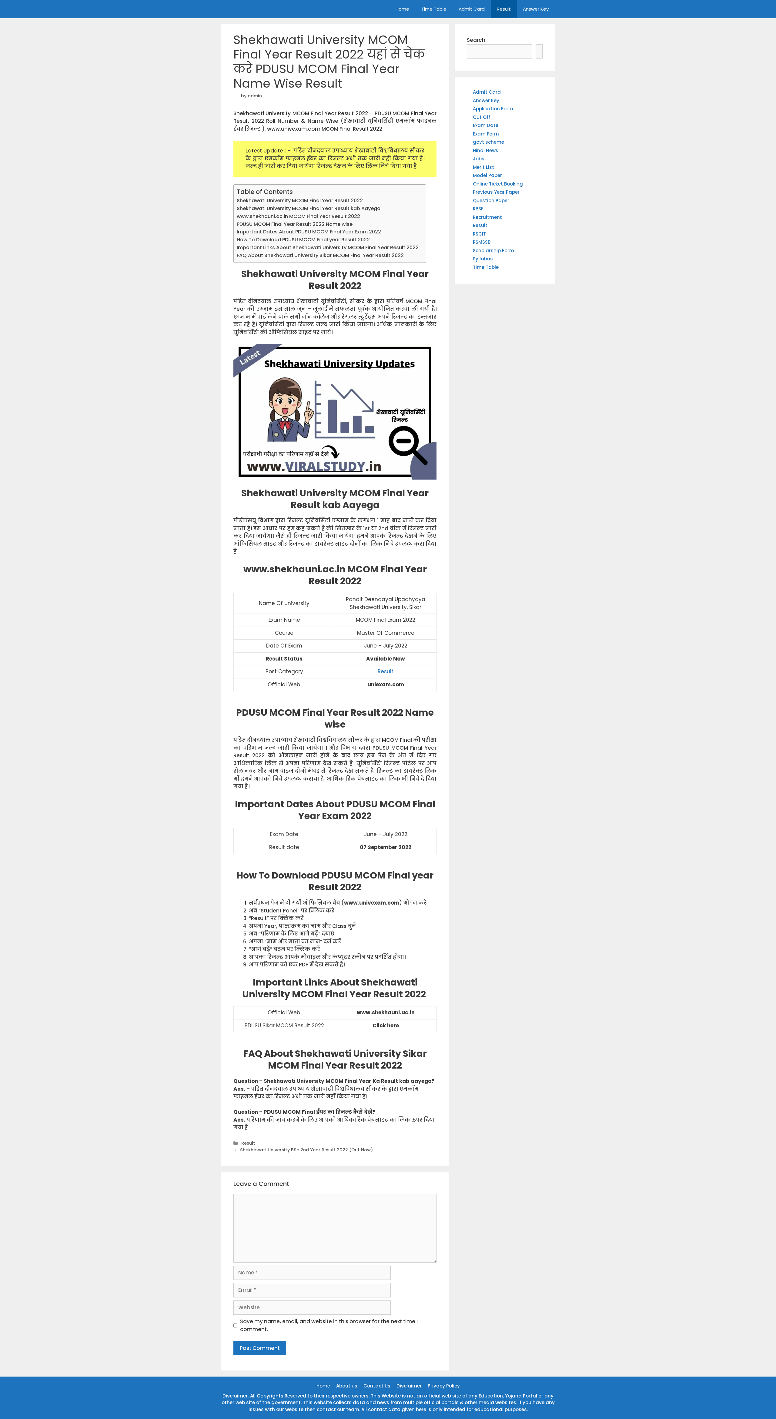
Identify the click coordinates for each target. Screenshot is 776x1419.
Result (504, 9)
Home (402, 9)
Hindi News (485, 150)
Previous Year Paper (496, 192)
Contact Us (376, 1386)
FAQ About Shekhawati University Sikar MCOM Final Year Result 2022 (320, 255)
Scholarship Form (493, 250)
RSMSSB (481, 242)
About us (346, 1386)
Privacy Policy (444, 1386)
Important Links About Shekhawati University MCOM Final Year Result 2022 (328, 247)
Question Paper (491, 200)
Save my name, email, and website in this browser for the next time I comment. (329, 1325)
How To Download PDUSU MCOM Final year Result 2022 (303, 239)
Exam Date (485, 125)
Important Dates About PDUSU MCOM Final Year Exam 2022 (309, 231)
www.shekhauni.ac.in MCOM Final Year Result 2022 (298, 216)
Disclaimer (409, 1386)
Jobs (478, 159)
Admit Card (472, 9)
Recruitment (487, 217)
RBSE (478, 209)
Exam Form (486, 134)
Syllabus (483, 259)
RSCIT (479, 234)
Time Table (434, 9)
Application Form (493, 108)
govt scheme (488, 142)
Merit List (483, 167)
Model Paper (487, 175)
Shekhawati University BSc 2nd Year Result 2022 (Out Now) (306, 1150)
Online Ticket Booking (498, 184)
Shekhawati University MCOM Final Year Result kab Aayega (308, 208)
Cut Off (481, 117)
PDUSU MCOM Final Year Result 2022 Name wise (295, 224)
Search (476, 40)
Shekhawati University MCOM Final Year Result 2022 (300, 200)
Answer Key (536, 9)
